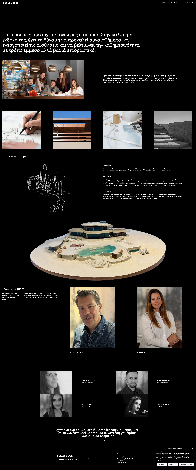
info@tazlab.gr (121, 460)
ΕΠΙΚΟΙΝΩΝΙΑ (186, 3)
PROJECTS (162, 3)
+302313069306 (121, 462)
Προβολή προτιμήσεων (186, 464)
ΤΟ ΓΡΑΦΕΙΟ (173, 3)
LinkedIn (90, 460)
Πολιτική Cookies (170, 467)
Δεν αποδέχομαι (173, 464)
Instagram (91, 457)
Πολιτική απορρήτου (178, 467)
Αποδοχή (161, 464)
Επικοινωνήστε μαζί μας (97, 440)
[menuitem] (193, 2)
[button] (193, 449)
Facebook (90, 459)
